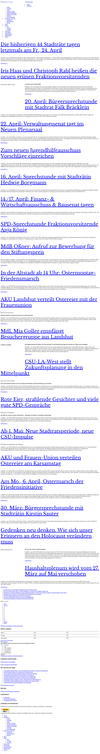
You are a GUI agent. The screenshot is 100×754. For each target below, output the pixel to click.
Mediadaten (8, 35)
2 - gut (4, 646)
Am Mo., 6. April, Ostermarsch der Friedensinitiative (42, 484)
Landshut (29, 6)
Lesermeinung (8, 34)
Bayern (9, 23)
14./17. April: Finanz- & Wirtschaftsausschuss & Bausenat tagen (47, 202)
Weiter (5, 622)
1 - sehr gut (5, 645)
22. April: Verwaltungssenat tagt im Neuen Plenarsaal (42, 127)
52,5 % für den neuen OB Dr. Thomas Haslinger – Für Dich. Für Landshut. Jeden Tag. (26, 591)
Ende (5, 623)
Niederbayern (10, 21)
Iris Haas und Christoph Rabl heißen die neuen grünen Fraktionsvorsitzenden (49, 74)
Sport (6, 24)
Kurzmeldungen (11, 17)
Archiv (6, 37)
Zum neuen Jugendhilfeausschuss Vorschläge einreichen (41, 153)
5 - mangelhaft (6, 651)
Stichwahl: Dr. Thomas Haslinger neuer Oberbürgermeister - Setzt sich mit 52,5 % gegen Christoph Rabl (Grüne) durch (35, 592)
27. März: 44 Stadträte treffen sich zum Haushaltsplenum (19, 597)
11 (4, 620)
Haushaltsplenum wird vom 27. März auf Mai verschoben (62, 571)
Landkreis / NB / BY (10, 18)
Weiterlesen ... (4, 63)
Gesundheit (8, 32)
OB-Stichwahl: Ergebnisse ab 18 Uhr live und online (17, 595)
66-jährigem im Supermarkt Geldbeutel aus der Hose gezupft (20, 589)
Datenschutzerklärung (10, 699)
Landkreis (9, 20)
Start (5, 604)
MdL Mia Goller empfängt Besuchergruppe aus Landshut (37, 334)
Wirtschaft (7, 31)
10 (4, 619)
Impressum (7, 697)
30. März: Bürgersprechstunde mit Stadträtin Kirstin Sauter (42, 511)
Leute (8, 10)
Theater (9, 28)
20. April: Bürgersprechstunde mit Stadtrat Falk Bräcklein (61, 104)
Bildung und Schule (12, 14)
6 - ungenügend (6, 652)
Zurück (6, 605)
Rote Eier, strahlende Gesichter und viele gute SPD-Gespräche (50, 402)
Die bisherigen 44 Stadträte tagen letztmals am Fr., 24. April (40, 47)
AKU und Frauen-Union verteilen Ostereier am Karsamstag (41, 460)
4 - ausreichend (6, 649)
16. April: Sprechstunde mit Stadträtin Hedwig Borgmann (46, 179)
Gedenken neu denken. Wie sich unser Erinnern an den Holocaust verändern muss (47, 536)
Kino (8, 27)
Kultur (6, 25)
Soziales (9, 8)
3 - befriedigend (6, 648)
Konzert (9, 30)
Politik (8, 7)
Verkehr (9, 15)
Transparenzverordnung (10, 700)
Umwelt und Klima (11, 13)
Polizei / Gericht (11, 11)
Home (28, 4)
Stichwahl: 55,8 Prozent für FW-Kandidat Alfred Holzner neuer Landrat (22, 594)
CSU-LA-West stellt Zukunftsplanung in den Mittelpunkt (42, 367)
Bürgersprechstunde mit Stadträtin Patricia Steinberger (18, 598)
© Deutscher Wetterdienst (7, 640)
